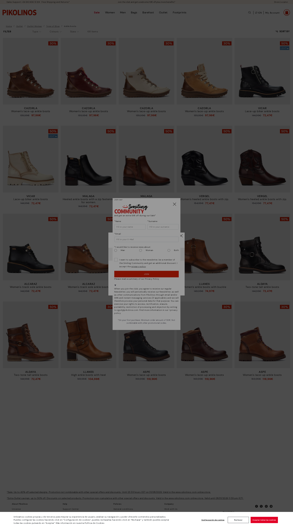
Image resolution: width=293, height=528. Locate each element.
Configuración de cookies (212, 520)
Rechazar (238, 520)
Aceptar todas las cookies (264, 520)
